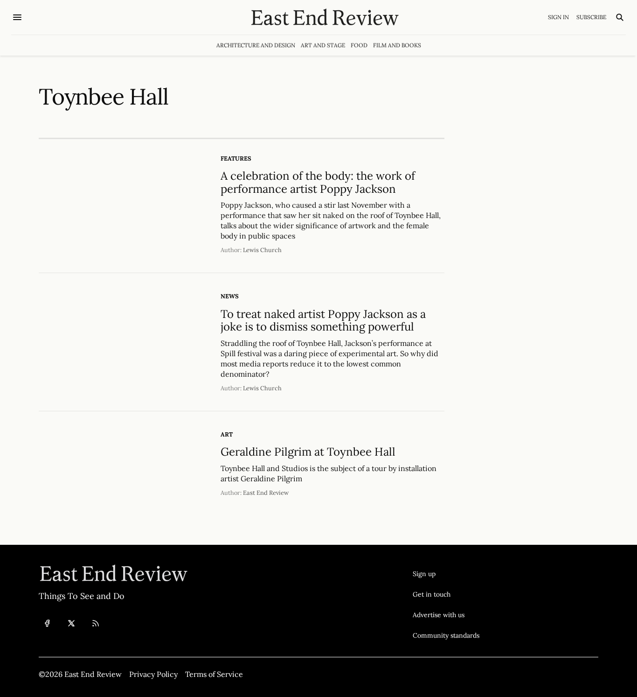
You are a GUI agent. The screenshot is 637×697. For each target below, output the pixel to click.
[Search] (620, 17)
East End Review (266, 493)
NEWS (230, 296)
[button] (446, 573)
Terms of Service (214, 674)
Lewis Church (262, 250)
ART (227, 434)
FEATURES (236, 158)
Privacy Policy (153, 674)
